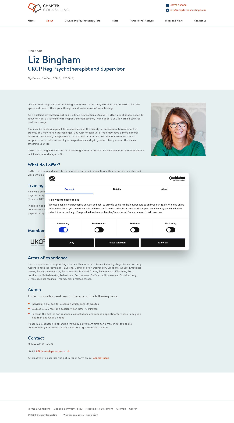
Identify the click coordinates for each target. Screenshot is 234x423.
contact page (101, 357)
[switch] (99, 229)
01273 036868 (178, 5)
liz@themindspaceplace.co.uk (53, 351)
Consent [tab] (69, 189)
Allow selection (117, 242)
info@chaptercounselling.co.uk (188, 10)
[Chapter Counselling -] (48, 8)
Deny (71, 242)
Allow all (163, 242)
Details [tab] (117, 189)
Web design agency (74, 414)
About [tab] (164, 189)
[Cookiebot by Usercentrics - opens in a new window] (171, 178)
